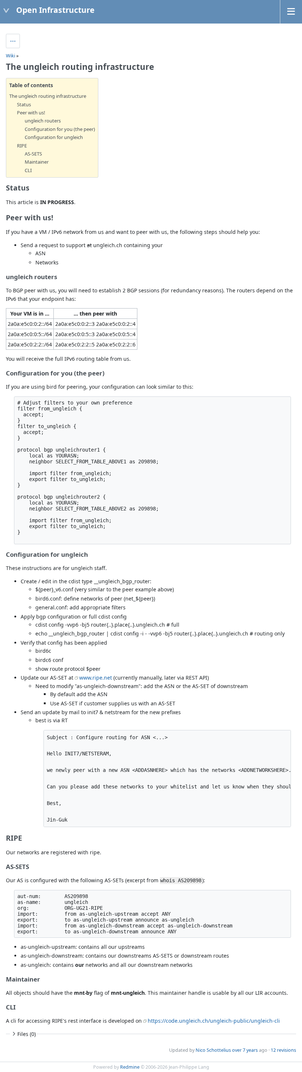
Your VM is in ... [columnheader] (29, 313)
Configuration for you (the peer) (60, 129)
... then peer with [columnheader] (95, 313)
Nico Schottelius (213, 1050)
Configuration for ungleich (54, 137)
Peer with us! (31, 112)
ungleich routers (43, 120)
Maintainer (37, 162)
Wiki (10, 55)
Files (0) (26, 1033)
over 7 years (245, 1050)
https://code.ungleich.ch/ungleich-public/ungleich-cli (214, 1020)
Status (24, 104)
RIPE (22, 145)
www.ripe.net (95, 677)
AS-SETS (33, 153)
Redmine (130, 1067)
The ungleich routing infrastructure (47, 96)
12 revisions (283, 1050)
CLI (28, 170)
